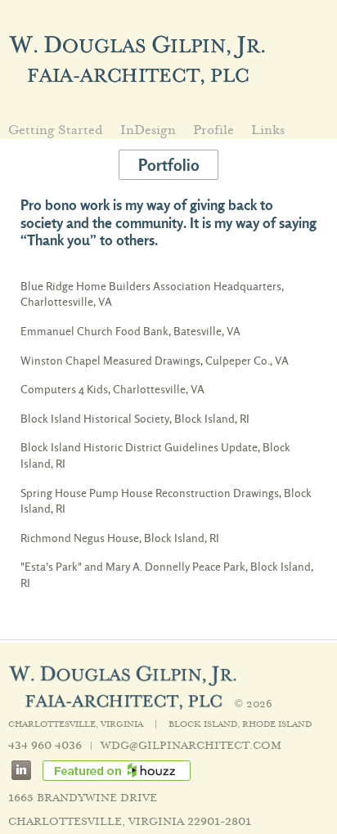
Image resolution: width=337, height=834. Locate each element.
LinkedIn (27, 770)
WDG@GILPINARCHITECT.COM (191, 745)
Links (268, 130)
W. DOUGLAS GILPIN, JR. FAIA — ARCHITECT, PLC (137, 59)
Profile (213, 130)
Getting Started (55, 130)
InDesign (148, 130)
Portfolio (169, 165)
